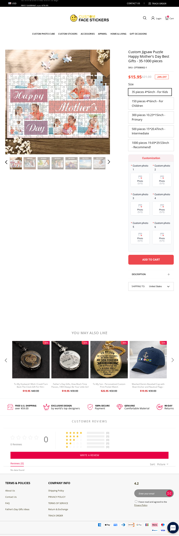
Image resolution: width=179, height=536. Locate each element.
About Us (10, 490)
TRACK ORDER (55, 515)
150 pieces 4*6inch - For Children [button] (147, 103)
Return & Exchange (58, 509)
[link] (67, 33)
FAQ (7, 503)
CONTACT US (133, 3)
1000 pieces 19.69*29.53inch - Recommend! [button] (150, 145)
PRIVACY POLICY (56, 496)
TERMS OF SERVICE (58, 503)
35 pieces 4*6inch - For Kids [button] (150, 92)
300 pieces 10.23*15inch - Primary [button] (148, 117)
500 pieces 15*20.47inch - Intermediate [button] (148, 131)
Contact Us (11, 496)
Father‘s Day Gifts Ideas (17, 509)
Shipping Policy (56, 490)
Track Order (159, 3)
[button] (144, 18)
